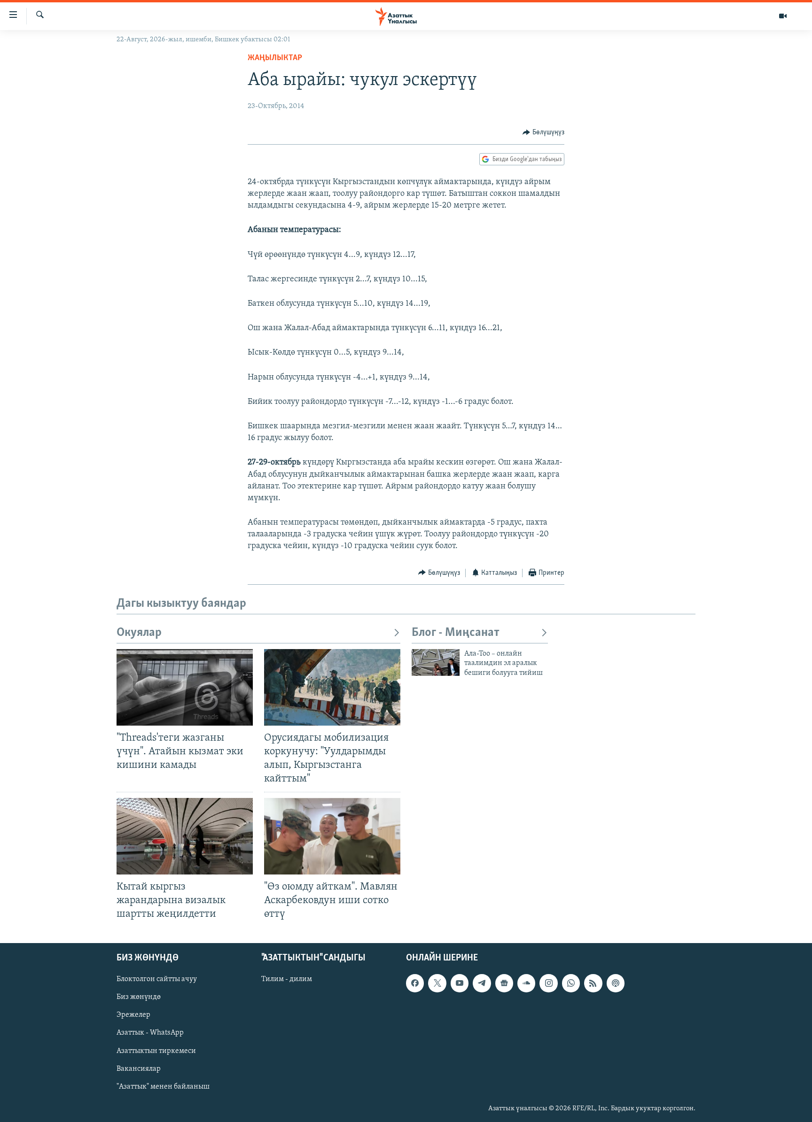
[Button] (543, 132)
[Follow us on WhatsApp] (571, 983)
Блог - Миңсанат (456, 633)
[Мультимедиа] (783, 16)
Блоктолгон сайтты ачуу (157, 979)
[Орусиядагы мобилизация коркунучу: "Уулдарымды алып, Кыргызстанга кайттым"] (332, 687)
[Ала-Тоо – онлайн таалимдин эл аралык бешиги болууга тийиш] (436, 662)
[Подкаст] (616, 983)
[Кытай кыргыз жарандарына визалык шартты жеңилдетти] (185, 836)
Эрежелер (133, 1015)
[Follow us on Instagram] (548, 983)
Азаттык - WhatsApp (150, 1033)
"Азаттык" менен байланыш (163, 1087)
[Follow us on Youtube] (459, 983)
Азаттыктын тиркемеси (156, 1051)
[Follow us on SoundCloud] (526, 983)
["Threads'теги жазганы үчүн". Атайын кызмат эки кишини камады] (185, 687)
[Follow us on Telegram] (482, 983)
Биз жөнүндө (139, 997)
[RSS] (593, 983)
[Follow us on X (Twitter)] (437, 983)
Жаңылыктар (275, 58)
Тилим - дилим (286, 979)
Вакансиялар (139, 1069)
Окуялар (139, 633)
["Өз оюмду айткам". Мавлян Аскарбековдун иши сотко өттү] (332, 836)
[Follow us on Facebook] (415, 983)
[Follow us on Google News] (504, 983)
